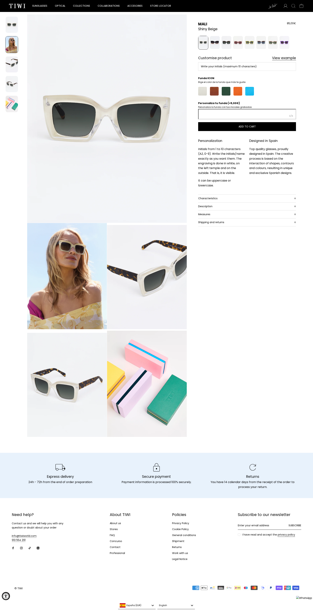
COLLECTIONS (81, 6)
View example (284, 58)
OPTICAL (60, 6)
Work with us (180, 553)
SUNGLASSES (39, 6)
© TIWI (18, 588)
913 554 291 (19, 540)
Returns (177, 547)
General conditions (184, 535)
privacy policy (286, 534)
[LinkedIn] (38, 548)
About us (115, 523)
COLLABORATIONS (109, 6)
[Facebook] (13, 548)
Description (205, 206)
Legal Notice (179, 559)
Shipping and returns (211, 222)
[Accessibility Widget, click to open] (6, 596)
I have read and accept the (268, 534)
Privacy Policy (180, 523)
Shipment (178, 541)
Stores (114, 529)
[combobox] (137, 605)
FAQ (112, 535)
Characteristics (208, 198)
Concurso (116, 541)
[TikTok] (29, 548)
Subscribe (295, 525)
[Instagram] (21, 548)
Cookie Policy (180, 529)
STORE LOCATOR (160, 6)
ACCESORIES (135, 6)
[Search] (293, 6)
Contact (115, 547)
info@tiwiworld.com (24, 536)
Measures (204, 214)
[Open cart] (301, 6)
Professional (117, 553)
